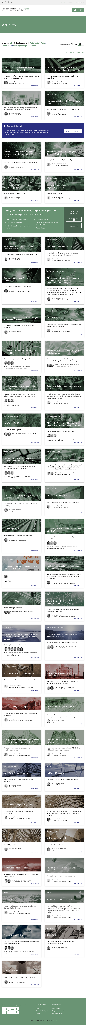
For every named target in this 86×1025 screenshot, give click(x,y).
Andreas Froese (8, 654)
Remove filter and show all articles (76, 52)
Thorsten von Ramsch (19, 331)
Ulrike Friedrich (70, 687)
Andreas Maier (64, 472)
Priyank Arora (17, 509)
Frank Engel (32, 951)
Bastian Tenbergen (14, 652)
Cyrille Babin (17, 81)
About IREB (39, 1008)
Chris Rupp (63, 687)
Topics (79, 10)
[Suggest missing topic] (8, 2)
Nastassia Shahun (61, 163)
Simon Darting (71, 472)
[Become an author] (11, 2)
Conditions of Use (51, 1020)
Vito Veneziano (26, 476)
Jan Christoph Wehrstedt (18, 654)
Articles (63, 2)
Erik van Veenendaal (62, 947)
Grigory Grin (60, 506)
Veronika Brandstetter (30, 654)
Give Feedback (56, 1008)
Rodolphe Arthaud (18, 719)
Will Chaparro (73, 546)
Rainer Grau (60, 330)
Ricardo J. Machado (28, 404)
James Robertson (74, 364)
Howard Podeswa (61, 298)
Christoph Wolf (60, 720)
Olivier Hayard (26, 366)
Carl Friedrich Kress (62, 819)
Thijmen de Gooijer (56, 546)
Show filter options (65, 44)
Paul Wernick (19, 476)
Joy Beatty (20, 611)
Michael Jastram (18, 911)
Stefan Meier (60, 753)
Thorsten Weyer (33, 652)
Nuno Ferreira (19, 404)
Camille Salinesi (18, 290)
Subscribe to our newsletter (74, 225)
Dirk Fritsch (28, 880)
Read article (34, 85)
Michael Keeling (66, 546)
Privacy (42, 1020)
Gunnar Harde (60, 81)
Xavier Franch (63, 439)
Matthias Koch (72, 646)
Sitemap (31, 1020)
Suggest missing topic (73, 131)
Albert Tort (59, 615)
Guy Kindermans (61, 113)
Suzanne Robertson (65, 364)
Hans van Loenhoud (19, 539)
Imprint (37, 1020)
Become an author (57, 1013)
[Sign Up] (2, 2)
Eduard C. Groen (64, 646)
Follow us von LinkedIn (74, 218)
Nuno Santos (17, 258)
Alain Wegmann (18, 366)
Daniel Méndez (55, 439)
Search (82, 2)
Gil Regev (11, 366)
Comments (69, 2)
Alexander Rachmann (14, 951)
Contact (38, 1013)
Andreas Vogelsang (72, 439)
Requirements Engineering (16, 10)
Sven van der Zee (18, 817)
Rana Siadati (12, 476)
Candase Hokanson (28, 611)
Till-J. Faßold (60, 402)
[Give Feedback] (5, 2)
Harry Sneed (60, 915)
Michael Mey (17, 197)
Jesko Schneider (24, 951)
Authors (76, 2)
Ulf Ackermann (21, 880)
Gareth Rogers (60, 258)
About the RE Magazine (42, 1011)
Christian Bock (17, 113)
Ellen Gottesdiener (61, 848)
